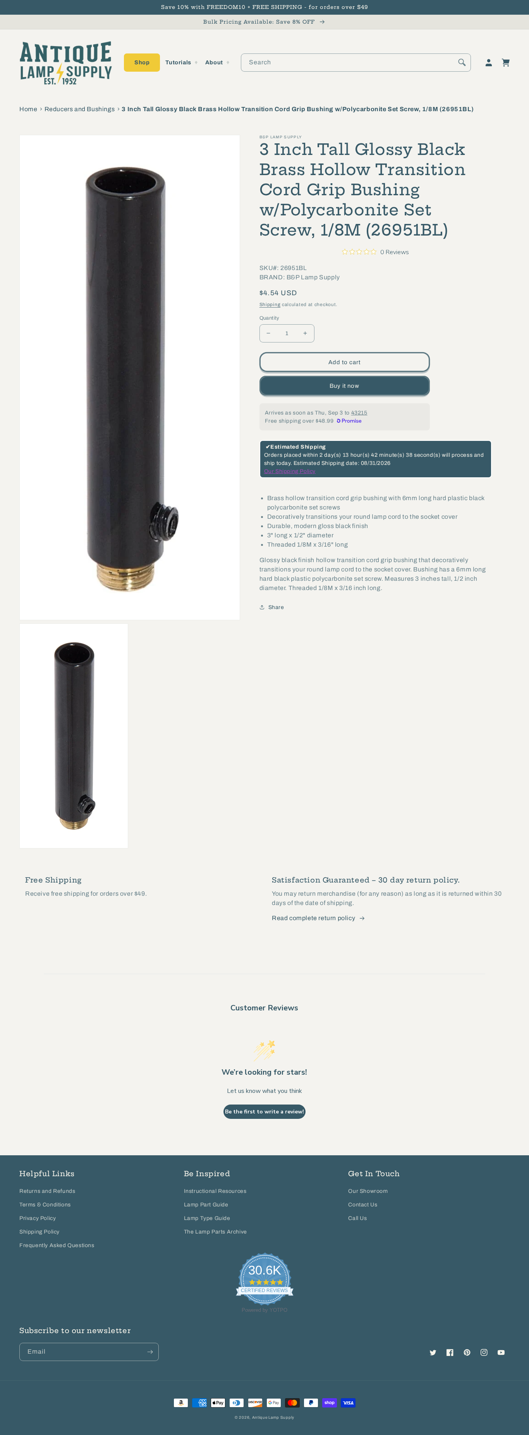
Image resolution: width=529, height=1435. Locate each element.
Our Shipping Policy (290, 471)
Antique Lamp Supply (273, 1417)
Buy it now (344, 385)
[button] (142, 62)
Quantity (269, 317)
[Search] (462, 62)
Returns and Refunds (47, 1191)
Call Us (357, 1218)
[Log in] (488, 62)
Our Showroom (368, 1191)
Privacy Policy (37, 1218)
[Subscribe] (149, 1352)
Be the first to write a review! (264, 1111)
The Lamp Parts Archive (215, 1232)
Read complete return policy (313, 918)
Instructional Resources (215, 1191)
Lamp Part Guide (206, 1205)
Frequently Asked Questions (56, 1245)
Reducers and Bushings (80, 109)
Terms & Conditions (45, 1205)
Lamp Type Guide (207, 1218)
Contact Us (362, 1205)
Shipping (270, 304)
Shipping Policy (39, 1232)
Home (28, 109)
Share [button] (276, 607)
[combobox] (356, 62)
